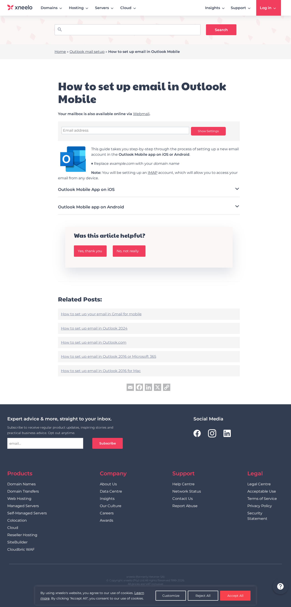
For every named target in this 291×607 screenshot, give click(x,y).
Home (60, 51)
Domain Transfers (23, 491)
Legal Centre (259, 484)
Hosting (76, 8)
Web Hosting (19, 498)
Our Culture (110, 506)
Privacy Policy (259, 506)
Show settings (208, 131)
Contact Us (182, 498)
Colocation (17, 520)
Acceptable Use (261, 491)
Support (238, 8)
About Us (108, 484)
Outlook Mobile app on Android (91, 207)
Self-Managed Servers (27, 513)
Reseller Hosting (22, 535)
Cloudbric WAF (21, 549)
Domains (49, 8)
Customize (170, 596)
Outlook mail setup (87, 51)
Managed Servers (23, 506)
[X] (157, 388)
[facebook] (197, 433)
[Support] (280, 587)
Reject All (203, 596)
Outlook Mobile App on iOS (86, 189)
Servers (102, 8)
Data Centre (111, 491)
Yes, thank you (90, 251)
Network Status (186, 491)
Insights (212, 8)
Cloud (125, 8)
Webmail (141, 114)
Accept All (235, 596)
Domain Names (21, 484)
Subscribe (107, 443)
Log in (265, 8)
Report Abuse (185, 506)
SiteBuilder (17, 542)
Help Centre (183, 484)
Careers (107, 513)
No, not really (128, 251)
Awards (106, 520)
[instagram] (212, 433)
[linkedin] (227, 433)
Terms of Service (262, 498)
